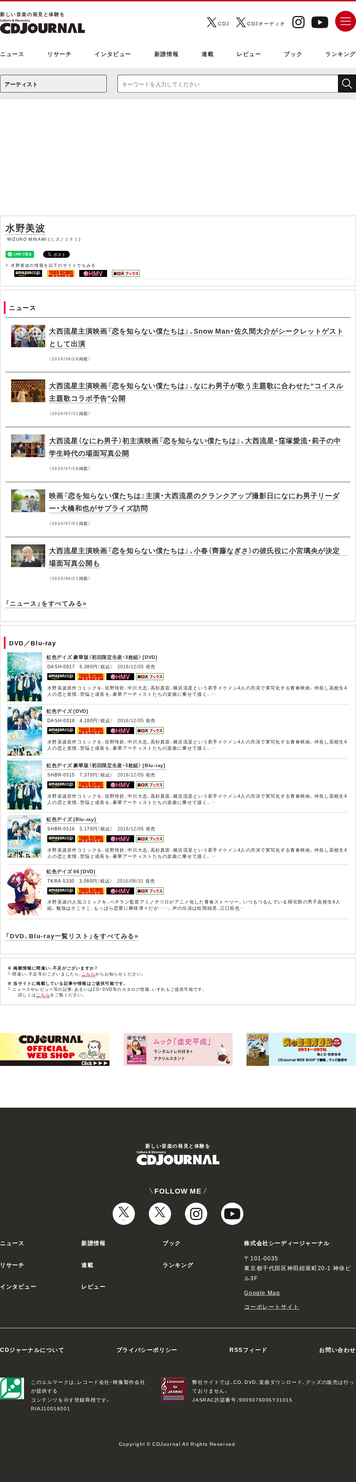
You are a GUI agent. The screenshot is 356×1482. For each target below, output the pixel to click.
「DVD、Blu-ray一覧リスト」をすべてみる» (72, 935)
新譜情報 (166, 53)
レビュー (249, 53)
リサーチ (59, 53)
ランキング (340, 53)
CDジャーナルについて (32, 1349)
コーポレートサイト (271, 1306)
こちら (89, 974)
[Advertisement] (178, 161)
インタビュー (113, 53)
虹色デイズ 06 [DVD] (71, 871)
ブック (293, 53)
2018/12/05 (131, 666)
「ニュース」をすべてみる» (46, 603)
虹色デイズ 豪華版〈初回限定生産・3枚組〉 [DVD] (102, 656)
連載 (208, 53)
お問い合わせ (337, 1349)
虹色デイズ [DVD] (67, 710)
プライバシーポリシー (147, 1349)
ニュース (12, 53)
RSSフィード (248, 1349)
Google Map (262, 1292)
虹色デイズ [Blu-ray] (71, 818)
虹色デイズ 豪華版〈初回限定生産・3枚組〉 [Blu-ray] (106, 765)
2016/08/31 (130, 880)
